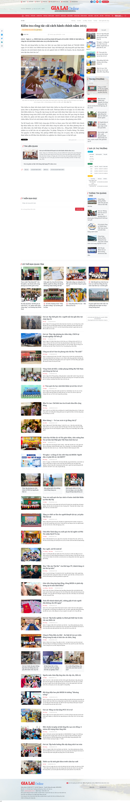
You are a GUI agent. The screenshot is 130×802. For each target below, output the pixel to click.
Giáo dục (63, 15)
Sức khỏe (70, 15)
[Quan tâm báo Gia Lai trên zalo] (94, 2)
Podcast (45, 1)
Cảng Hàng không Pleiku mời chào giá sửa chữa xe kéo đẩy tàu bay (98, 202)
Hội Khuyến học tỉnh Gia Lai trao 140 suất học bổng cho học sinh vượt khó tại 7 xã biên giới (98, 283)
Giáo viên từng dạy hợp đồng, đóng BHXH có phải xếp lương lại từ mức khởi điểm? (63, 584)
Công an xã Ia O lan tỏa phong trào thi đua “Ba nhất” (62, 352)
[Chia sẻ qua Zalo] (2, 35)
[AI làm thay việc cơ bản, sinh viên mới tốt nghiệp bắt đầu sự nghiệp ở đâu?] (52, 657)
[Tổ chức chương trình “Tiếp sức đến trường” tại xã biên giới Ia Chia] (54, 295)
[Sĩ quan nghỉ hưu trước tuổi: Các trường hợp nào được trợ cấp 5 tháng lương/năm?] (99, 295)
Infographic (75, 1)
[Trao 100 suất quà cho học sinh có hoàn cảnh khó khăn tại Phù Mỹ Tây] (31, 503)
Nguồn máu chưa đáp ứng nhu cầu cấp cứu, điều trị (62, 675)
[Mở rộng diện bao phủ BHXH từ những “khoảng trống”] (31, 698)
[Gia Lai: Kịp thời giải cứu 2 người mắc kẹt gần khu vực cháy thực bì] (90, 36)
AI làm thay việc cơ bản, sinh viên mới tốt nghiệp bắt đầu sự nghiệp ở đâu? (51, 667)
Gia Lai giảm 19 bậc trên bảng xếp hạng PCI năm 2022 (40, 164)
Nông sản (90, 151)
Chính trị (39, 15)
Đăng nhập (105, 1)
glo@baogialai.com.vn (29, 790)
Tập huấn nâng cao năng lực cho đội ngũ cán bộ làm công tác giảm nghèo (76, 283)
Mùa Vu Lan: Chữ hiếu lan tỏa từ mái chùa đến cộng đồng (103, 70)
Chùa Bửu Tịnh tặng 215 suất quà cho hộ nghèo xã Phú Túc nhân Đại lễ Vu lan (63, 533)
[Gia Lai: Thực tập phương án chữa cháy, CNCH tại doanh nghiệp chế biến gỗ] (31, 340)
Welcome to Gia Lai (55, 1)
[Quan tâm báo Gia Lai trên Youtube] (97, 2)
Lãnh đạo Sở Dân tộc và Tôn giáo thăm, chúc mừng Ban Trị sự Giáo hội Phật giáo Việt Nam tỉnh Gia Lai (63, 439)
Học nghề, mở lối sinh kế (52, 549)
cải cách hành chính (36, 169)
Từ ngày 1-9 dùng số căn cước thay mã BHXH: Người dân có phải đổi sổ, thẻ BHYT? (97, 45)
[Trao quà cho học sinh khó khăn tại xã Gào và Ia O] (90, 54)
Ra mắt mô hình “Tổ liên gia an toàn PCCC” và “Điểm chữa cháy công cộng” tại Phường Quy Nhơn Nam (31, 306)
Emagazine (65, 1)
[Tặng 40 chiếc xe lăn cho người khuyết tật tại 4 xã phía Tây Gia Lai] (31, 520)
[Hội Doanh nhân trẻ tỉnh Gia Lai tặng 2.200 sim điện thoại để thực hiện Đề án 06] (74, 479)
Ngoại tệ (90, 163)
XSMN (106, 317)
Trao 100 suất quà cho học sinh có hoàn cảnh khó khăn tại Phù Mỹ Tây (63, 498)
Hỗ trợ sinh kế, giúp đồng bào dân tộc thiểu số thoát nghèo (102, 114)
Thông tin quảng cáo (97, 194)
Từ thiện (95, 20)
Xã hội (101, 15)
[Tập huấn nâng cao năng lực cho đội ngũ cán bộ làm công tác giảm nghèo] (76, 273)
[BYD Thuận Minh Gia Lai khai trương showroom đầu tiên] (92, 250)
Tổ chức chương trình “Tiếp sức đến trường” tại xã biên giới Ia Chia (53, 305)
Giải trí (96, 15)
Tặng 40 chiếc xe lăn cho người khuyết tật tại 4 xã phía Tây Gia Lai (98, 90)
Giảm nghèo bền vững (104, 20)
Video (24, 1)
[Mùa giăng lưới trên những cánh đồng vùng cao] (90, 62)
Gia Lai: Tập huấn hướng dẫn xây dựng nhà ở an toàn (62, 744)
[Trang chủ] (22, 15)
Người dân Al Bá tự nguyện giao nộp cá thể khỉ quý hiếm (103, 124)
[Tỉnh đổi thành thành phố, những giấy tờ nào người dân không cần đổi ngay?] (31, 606)
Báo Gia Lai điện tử (65, 8)
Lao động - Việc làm (87, 20)
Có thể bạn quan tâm (33, 264)
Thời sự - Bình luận (48, 15)
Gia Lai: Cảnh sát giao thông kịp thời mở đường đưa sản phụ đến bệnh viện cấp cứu (30, 667)
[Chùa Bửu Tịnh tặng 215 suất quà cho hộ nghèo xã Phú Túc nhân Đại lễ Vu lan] (31, 537)
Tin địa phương (96, 79)
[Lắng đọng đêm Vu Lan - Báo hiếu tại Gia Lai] (76, 295)
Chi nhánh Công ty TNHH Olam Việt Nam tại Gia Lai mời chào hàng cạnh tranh (98, 228)
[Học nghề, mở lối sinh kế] (31, 554)
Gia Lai (26, 169)
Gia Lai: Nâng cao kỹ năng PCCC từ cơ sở (58, 710)
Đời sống (73, 20)
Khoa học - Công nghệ (80, 15)
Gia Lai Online (32, 783)
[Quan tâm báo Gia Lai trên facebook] (91, 2)
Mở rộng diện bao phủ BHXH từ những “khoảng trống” (61, 693)
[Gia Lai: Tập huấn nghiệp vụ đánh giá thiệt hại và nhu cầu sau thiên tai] (31, 623)
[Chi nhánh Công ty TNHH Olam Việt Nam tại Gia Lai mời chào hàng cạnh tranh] (92, 227)
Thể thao (107, 15)
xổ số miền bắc (91, 317)
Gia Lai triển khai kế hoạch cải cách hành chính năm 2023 (56, 150)
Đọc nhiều (91, 30)
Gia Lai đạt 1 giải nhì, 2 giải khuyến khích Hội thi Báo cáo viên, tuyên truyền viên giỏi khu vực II (98, 137)
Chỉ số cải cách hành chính (57, 169)
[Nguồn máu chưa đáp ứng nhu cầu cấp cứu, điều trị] (31, 681)
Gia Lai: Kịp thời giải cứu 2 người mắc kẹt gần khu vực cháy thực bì (103, 36)
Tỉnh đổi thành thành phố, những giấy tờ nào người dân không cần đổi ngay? (62, 602)
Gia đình (79, 20)
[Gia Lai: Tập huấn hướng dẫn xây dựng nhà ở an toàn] (31, 750)
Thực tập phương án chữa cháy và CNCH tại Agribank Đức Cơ (30, 490)
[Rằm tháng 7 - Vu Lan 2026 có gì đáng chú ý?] (31, 426)
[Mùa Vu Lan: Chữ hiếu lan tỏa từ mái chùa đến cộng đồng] (90, 70)
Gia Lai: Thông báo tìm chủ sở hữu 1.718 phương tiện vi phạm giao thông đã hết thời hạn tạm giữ (97, 215)
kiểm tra (46, 169)
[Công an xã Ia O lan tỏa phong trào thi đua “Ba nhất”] (31, 357)
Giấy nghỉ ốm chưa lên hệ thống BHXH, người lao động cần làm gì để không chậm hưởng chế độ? (53, 283)
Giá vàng (90, 176)
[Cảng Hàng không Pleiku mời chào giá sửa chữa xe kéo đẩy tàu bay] (92, 201)
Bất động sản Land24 (99, 317)
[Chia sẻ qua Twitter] (2, 38)
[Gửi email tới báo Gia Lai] (100, 2)
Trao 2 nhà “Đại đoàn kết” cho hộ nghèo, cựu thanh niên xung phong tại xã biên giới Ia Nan (30, 283)
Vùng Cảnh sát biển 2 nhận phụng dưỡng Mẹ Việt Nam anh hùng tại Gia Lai (63, 370)
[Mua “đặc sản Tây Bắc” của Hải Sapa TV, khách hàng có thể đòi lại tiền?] (31, 572)
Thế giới (33, 15)
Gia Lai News (119, 15)
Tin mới (103, 30)
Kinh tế (57, 15)
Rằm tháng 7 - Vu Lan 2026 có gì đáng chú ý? (59, 420)
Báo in (38, 1)
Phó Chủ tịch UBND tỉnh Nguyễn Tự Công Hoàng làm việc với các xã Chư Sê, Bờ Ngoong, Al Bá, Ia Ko (98, 103)
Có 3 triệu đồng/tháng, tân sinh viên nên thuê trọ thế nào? (74, 667)
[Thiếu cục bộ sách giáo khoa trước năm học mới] (31, 767)
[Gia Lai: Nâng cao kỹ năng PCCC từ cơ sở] (31, 715)
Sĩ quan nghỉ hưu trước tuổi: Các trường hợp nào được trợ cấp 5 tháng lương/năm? (98, 305)
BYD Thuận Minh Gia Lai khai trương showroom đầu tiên (97, 251)
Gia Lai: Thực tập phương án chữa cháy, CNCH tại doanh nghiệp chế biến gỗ (61, 335)
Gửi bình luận (79, 209)
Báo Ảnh (31, 1)
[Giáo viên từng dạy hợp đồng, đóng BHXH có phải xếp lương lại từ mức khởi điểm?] (31, 589)
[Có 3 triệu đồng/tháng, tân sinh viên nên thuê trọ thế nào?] (74, 657)
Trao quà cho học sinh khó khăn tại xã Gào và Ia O (102, 54)
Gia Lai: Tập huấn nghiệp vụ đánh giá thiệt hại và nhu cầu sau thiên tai (63, 619)
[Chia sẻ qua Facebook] (2, 31)
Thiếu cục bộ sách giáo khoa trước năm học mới (60, 762)
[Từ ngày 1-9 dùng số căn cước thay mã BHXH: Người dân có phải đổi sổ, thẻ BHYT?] (90, 44)
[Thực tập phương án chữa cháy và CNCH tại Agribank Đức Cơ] (31, 479)
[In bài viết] (2, 46)
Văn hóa (90, 15)
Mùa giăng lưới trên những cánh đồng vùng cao (102, 62)
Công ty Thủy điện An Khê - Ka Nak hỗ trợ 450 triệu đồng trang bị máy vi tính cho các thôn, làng (62, 636)
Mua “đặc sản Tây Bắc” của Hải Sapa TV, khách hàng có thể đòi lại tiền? (63, 567)
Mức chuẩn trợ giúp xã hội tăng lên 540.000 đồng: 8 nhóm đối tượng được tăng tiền (62, 728)
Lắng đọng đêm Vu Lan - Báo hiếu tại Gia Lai (76, 304)
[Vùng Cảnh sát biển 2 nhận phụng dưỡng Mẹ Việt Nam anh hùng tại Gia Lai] (31, 374)
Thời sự (27, 15)
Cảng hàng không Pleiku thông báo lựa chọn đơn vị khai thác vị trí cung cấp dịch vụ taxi (98, 239)
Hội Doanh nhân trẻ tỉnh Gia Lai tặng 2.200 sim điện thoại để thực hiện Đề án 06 (74, 490)
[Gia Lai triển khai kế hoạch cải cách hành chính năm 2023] (30, 154)
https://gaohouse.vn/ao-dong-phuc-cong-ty (97, 320)
